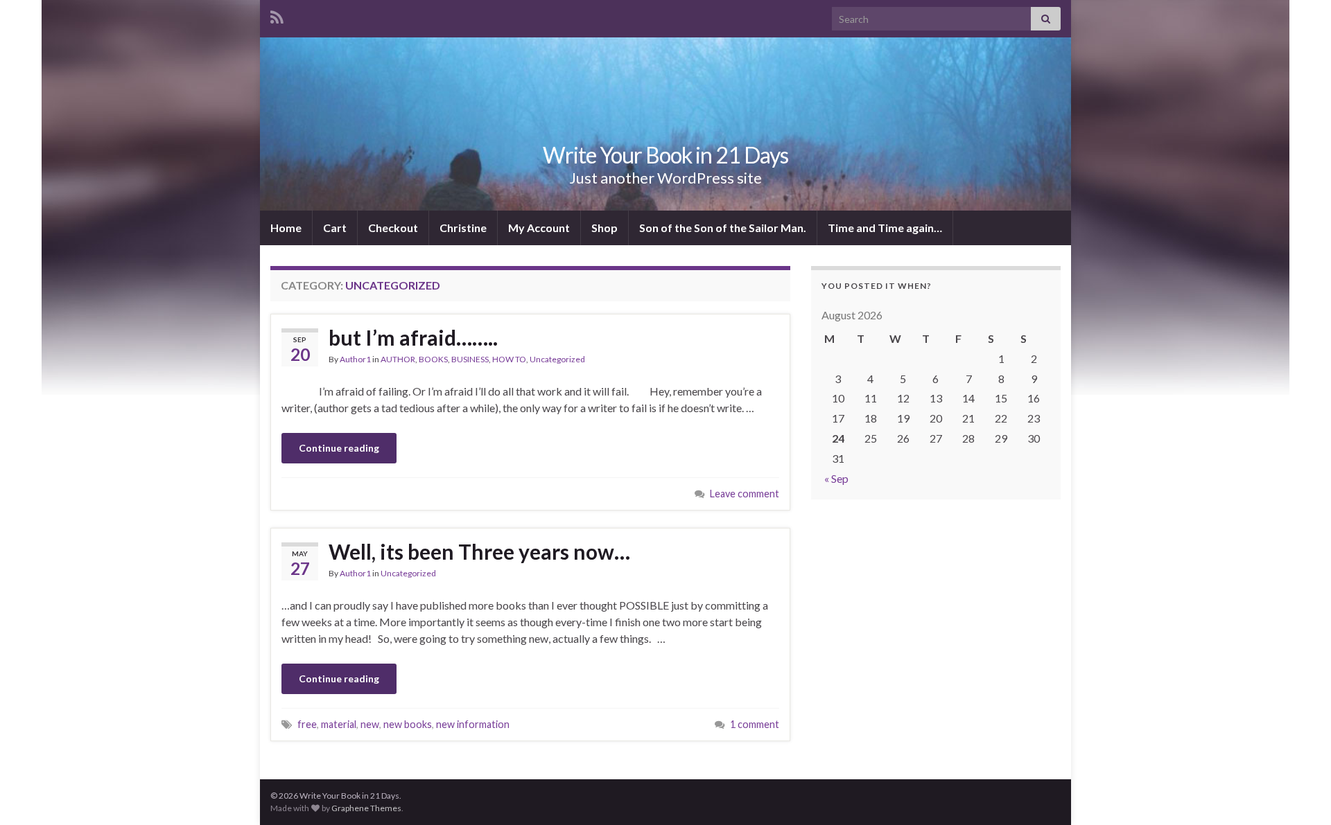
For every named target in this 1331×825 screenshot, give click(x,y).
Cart (335, 227)
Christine (463, 227)
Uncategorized (557, 359)
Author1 (355, 359)
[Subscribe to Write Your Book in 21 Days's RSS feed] (277, 15)
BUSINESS (470, 359)
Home (286, 227)
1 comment (754, 724)
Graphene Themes (366, 808)
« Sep (836, 478)
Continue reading (339, 448)
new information (473, 724)
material (338, 724)
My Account (539, 227)
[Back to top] (1299, 794)
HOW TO (509, 359)
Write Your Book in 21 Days (665, 154)
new (369, 724)
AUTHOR (398, 359)
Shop (604, 227)
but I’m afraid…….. (413, 337)
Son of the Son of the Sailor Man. (722, 227)
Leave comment (744, 493)
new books (407, 724)
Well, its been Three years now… (479, 551)
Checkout (393, 227)
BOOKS (433, 359)
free (307, 724)
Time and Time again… (885, 227)
